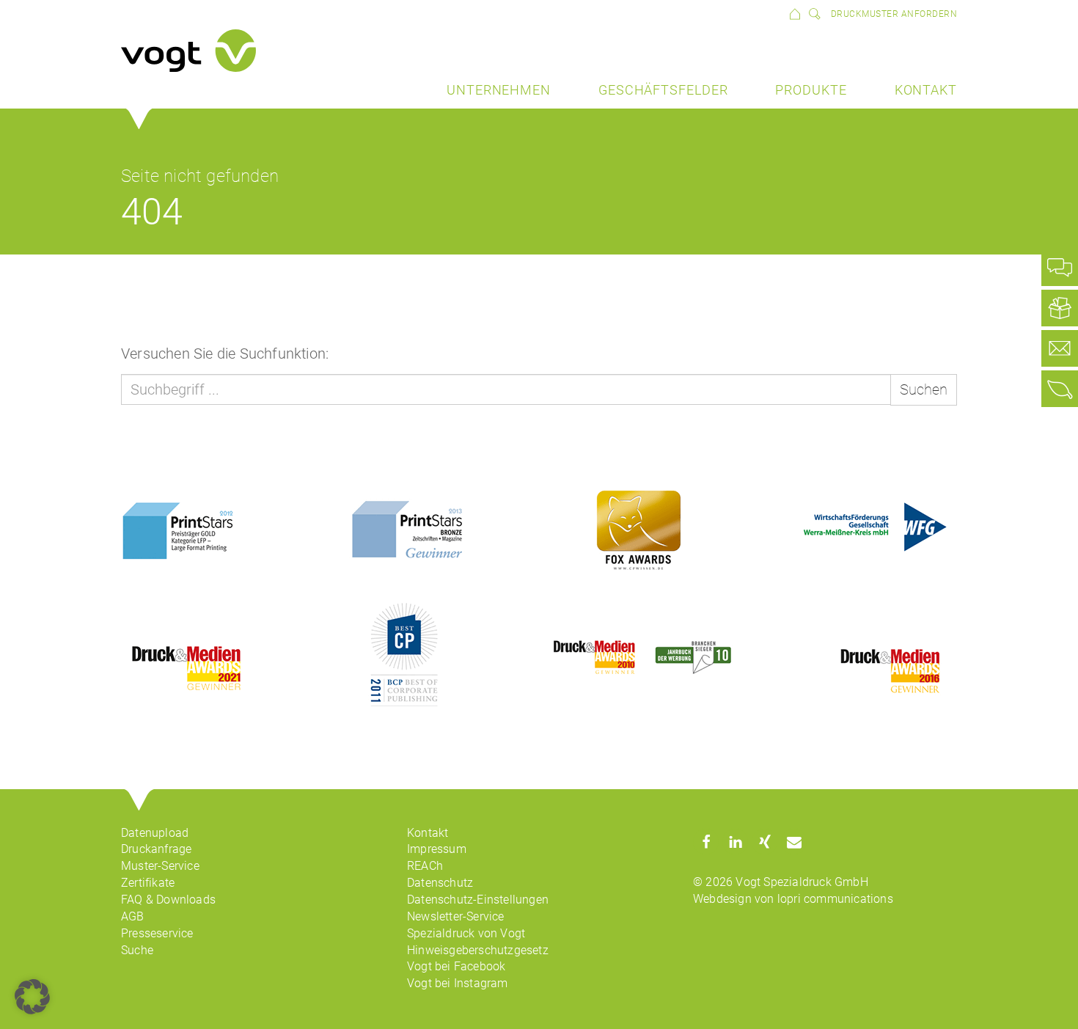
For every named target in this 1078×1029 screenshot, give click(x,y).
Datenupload (154, 833)
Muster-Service (160, 866)
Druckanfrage (156, 849)
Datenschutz (440, 883)
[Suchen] (812, 13)
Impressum (436, 849)
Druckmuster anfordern (894, 14)
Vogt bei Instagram (457, 983)
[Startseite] (795, 13)
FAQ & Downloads (168, 900)
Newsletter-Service (456, 916)
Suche (137, 950)
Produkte (810, 90)
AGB (132, 916)
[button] (706, 841)
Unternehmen (499, 90)
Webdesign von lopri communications (793, 899)
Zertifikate (148, 883)
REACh (425, 866)
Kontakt (926, 90)
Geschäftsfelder (663, 90)
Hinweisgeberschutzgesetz (478, 950)
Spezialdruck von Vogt (466, 933)
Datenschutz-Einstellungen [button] (478, 900)
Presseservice (157, 933)
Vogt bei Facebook (456, 966)
